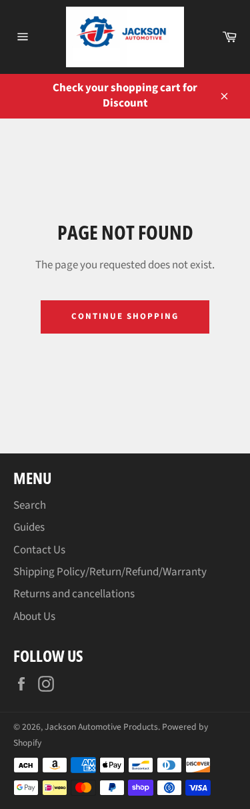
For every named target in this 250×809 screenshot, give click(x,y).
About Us (34, 617)
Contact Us (39, 550)
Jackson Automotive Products (101, 726)
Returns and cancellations (74, 594)
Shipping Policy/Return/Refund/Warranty (110, 572)
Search (29, 505)
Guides (29, 527)
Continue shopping (124, 316)
